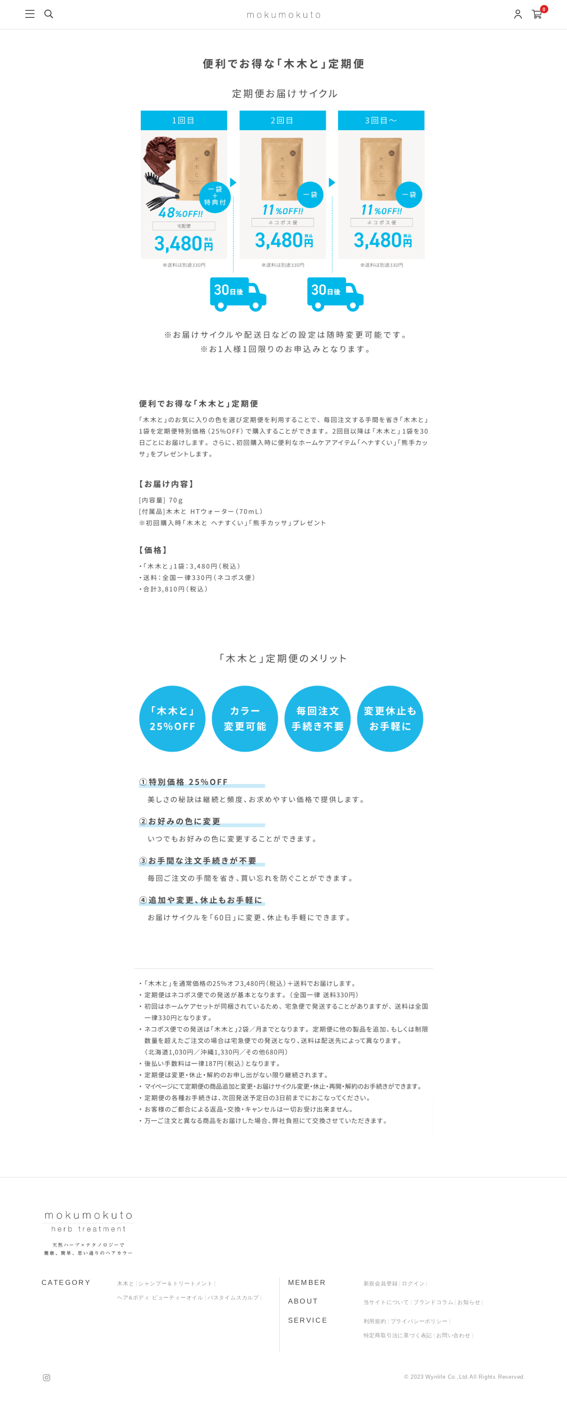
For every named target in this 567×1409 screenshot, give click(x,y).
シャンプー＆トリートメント (175, 1283)
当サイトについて (386, 1302)
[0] (537, 14)
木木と (125, 1283)
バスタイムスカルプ (233, 1297)
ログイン (413, 1283)
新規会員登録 (381, 1283)
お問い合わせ (453, 1335)
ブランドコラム (433, 1302)
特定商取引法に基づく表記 (398, 1335)
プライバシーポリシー (419, 1321)
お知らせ (468, 1302)
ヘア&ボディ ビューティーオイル (160, 1297)
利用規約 (375, 1321)
